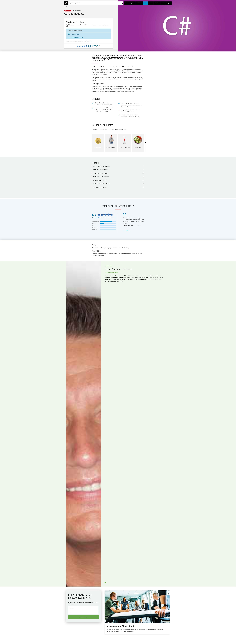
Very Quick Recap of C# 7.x (101, 166)
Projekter (132, 3)
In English (168, 3)
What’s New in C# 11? (100, 180)
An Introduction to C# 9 (100, 173)
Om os (162, 3)
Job (155, 3)
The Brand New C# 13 (99, 187)
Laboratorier (139, 3)
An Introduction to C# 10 (101, 176)
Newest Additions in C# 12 (101, 183)
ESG (159, 3)
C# (66, 6)
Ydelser (126, 3)
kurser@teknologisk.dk (77, 37)
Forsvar (151, 3)
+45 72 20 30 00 (75, 34)
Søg (122, 3)
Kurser (145, 3)
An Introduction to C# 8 (100, 170)
